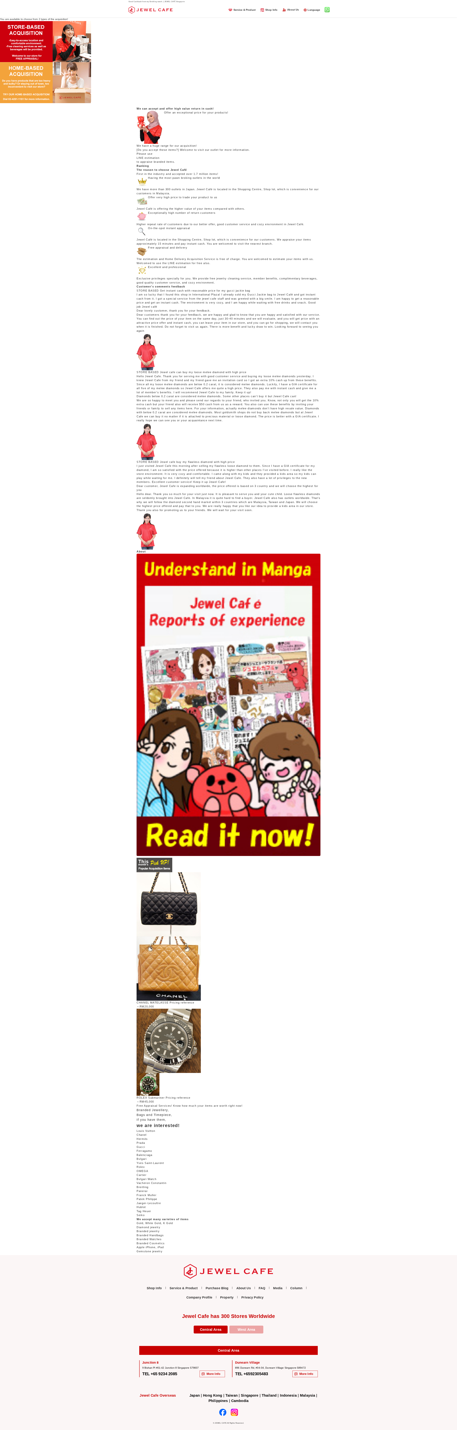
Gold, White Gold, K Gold (155, 1223)
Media (277, 1288)
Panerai (142, 1190)
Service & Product (244, 9)
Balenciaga (144, 1154)
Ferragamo (144, 1150)
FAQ (262, 1288)
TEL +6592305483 (251, 1373)
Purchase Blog (217, 1288)
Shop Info (271, 9)
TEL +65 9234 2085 (159, 1373)
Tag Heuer (144, 1211)
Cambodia (239, 1401)
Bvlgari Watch (146, 1179)
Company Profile (199, 1297)
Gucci (141, 1146)
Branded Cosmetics (151, 1243)
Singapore (249, 1395)
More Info (213, 1374)
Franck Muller (146, 1195)
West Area (246, 1330)
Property (226, 1297)
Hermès (142, 1138)
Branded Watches (149, 1239)
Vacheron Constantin (151, 1182)
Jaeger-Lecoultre (149, 1203)
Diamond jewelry (148, 1227)
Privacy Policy (252, 1297)
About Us (293, 9)
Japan (194, 1395)
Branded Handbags (150, 1235)
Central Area (210, 1330)
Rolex (141, 1166)
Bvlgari (142, 1158)
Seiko (141, 1215)
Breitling (143, 1187)
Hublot (141, 1207)
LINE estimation (148, 157)
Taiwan (231, 1395)
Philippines (218, 1401)
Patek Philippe (147, 1199)
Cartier (142, 1174)
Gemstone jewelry (149, 1251)
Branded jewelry (148, 1231)
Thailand (269, 1395)
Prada (141, 1142)
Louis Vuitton (146, 1130)
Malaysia (307, 1395)
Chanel (142, 1134)
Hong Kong (212, 1395)
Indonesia (288, 1395)
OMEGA (142, 1171)
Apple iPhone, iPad (150, 1247)
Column (296, 1288)
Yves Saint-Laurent (150, 1162)
